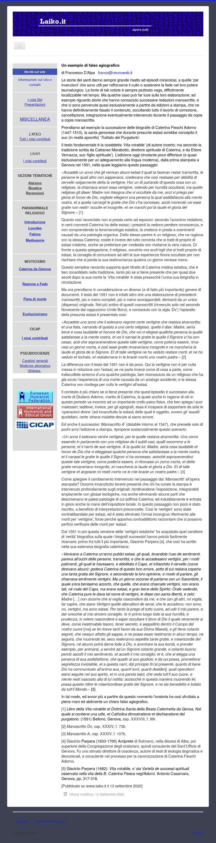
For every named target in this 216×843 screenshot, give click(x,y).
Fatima (35, 234)
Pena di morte (34, 299)
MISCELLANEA (35, 119)
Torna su (196, 832)
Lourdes (35, 228)
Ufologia (34, 371)
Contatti (22, 821)
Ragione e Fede (35, 284)
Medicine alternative (35, 366)
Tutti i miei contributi (34, 138)
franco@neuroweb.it (115, 72)
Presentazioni (34, 104)
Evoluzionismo (35, 314)
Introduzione (34, 222)
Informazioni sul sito (50, 821)
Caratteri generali (35, 361)
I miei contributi (35, 160)
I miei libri (35, 99)
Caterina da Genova (35, 269)
